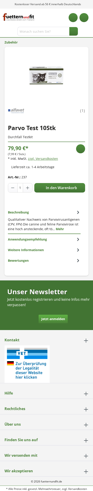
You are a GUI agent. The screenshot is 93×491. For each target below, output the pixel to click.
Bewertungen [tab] (18, 260)
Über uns (13, 424)
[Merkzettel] (73, 17)
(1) (82, 110)
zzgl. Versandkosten (43, 158)
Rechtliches (15, 408)
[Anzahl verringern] (13, 187)
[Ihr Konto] (84, 17)
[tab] (44, 220)
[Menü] (4, 32)
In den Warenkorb (61, 187)
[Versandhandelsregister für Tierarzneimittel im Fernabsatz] (27, 364)
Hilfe (9, 393)
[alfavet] (16, 110)
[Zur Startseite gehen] (19, 17)
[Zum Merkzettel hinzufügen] (80, 148)
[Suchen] (73, 31)
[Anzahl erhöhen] (27, 187)
